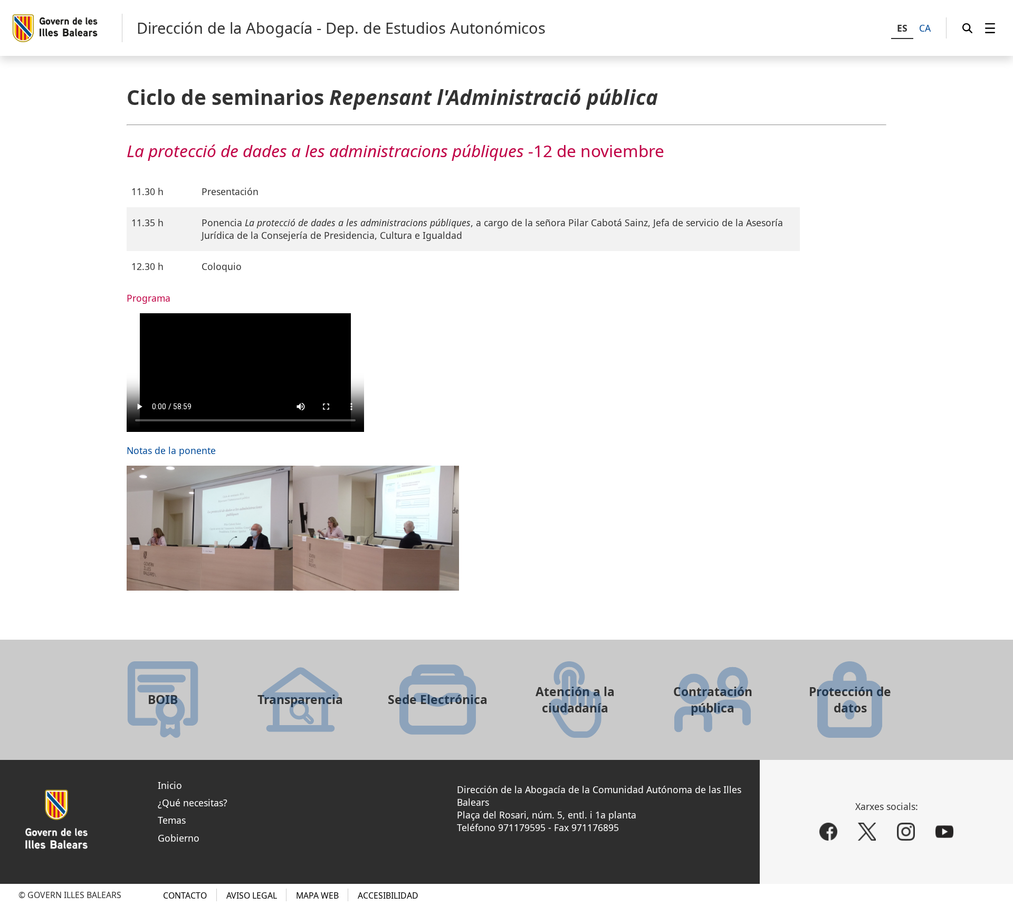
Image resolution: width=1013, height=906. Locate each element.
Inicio (170, 785)
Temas (172, 820)
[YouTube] (944, 832)
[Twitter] (867, 832)
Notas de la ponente (171, 450)
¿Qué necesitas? (192, 802)
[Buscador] (967, 27)
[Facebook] (828, 832)
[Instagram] (906, 832)
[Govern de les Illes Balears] (66, 28)
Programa (148, 298)
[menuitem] (990, 27)
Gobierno (178, 838)
